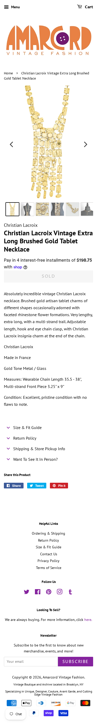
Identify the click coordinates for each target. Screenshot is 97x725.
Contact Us (48, 554)
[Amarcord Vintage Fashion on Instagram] (59, 592)
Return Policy (48, 540)
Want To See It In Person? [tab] (35, 459)
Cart (88, 7)
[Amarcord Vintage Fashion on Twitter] (26, 592)
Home (8, 73)
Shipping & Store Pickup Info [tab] (39, 448)
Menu (15, 7)
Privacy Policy (48, 560)
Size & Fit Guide (48, 547)
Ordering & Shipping (48, 533)
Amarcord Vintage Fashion (63, 677)
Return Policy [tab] (24, 438)
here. (88, 619)
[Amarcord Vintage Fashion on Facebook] (38, 592)
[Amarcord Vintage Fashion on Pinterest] (48, 592)
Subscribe (75, 662)
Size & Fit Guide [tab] (27, 427)
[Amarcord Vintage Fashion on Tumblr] (70, 592)
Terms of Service (48, 567)
